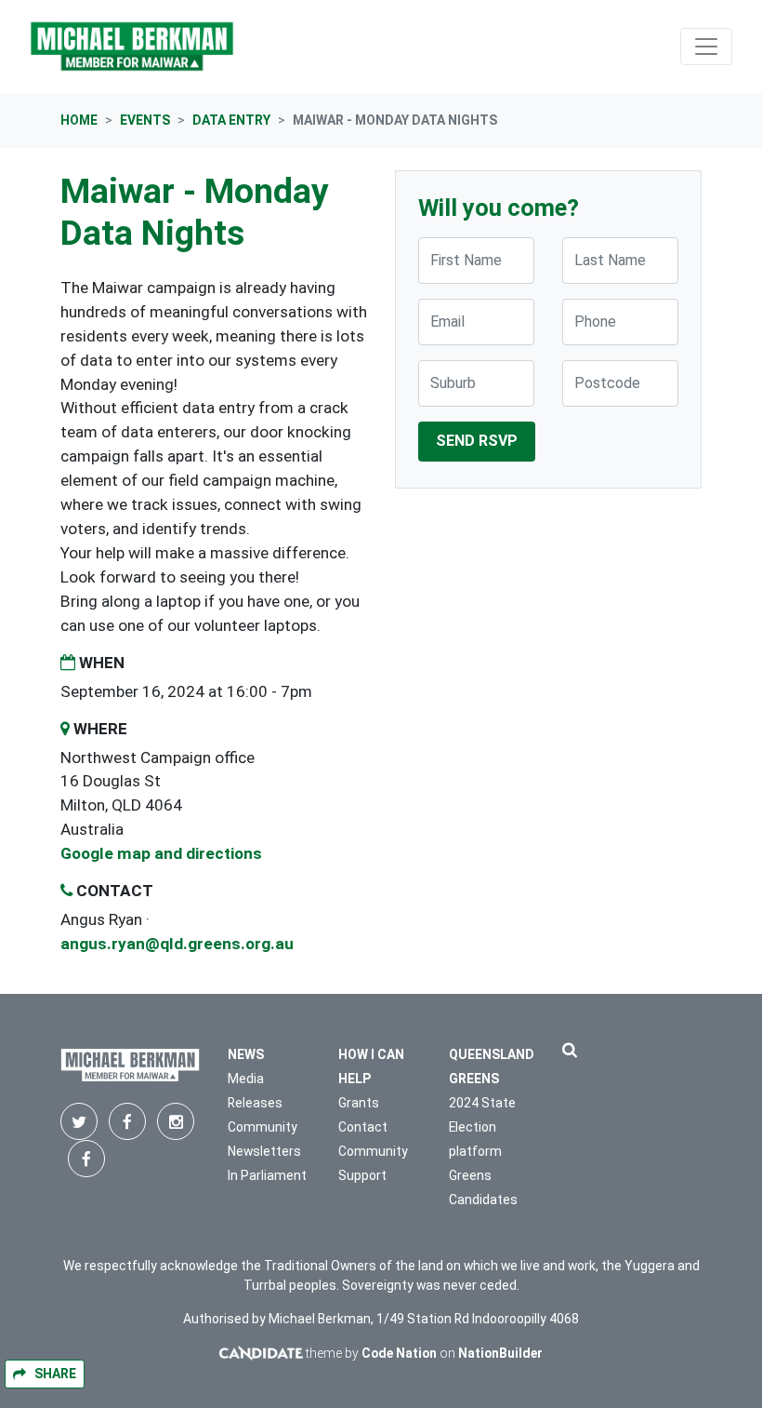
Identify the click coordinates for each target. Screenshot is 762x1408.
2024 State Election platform (482, 1127)
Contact (363, 1127)
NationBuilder (500, 1353)
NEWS (246, 1054)
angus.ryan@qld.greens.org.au (177, 943)
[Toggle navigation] (706, 46)
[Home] (132, 46)
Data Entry (231, 120)
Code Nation (399, 1353)
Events (145, 120)
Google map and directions (161, 853)
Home (79, 120)
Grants (358, 1102)
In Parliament (267, 1175)
